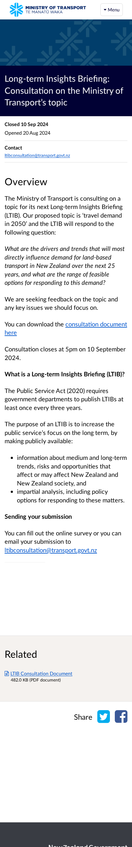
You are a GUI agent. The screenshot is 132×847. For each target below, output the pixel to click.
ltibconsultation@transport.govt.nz (51, 550)
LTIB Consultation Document (41, 673)
